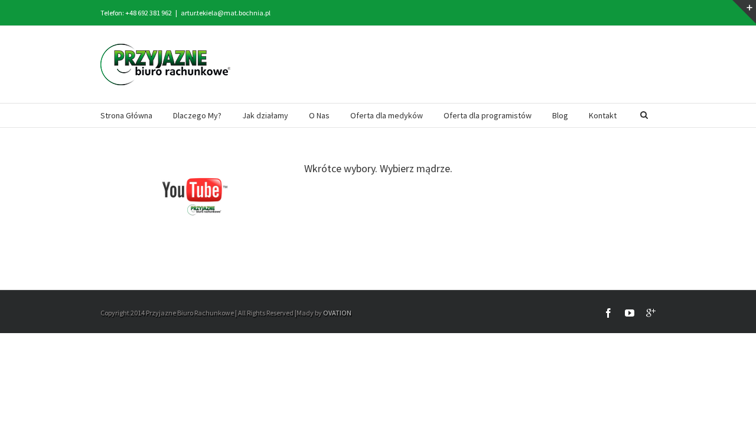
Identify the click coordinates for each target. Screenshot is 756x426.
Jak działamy (265, 115)
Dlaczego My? (197, 115)
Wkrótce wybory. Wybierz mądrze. (378, 168)
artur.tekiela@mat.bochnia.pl (226, 12)
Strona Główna (126, 115)
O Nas (319, 115)
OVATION (337, 312)
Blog (560, 115)
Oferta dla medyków (386, 115)
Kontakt (603, 115)
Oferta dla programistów (488, 115)
